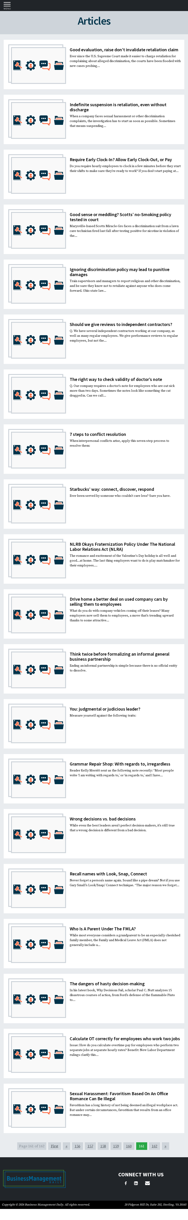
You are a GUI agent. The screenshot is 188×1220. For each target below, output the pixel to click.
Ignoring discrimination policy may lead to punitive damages (119, 271)
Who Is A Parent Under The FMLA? (103, 928)
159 (116, 1146)
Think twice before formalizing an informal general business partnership (119, 656)
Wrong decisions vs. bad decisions (103, 819)
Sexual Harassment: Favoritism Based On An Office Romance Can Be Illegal (119, 1096)
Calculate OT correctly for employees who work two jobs (125, 1038)
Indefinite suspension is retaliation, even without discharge (118, 107)
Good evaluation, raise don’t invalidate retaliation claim (124, 49)
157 (90, 1146)
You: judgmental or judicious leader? (105, 709)
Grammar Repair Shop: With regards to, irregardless (120, 764)
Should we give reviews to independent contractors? (121, 324)
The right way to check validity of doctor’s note (116, 379)
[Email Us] (147, 1184)
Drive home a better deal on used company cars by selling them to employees (119, 601)
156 (77, 1146)
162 (154, 1146)
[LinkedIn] (136, 1184)
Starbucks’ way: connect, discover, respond (112, 489)
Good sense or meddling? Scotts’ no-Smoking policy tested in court (120, 216)
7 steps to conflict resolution (98, 434)
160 (129, 1146)
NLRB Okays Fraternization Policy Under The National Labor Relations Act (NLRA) (122, 546)
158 (103, 1146)
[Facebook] (126, 1184)
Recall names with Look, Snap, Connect (108, 874)
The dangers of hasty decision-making (107, 983)
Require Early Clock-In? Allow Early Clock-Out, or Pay (121, 159)
